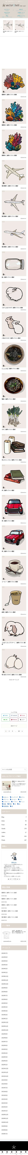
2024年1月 (5, 972)
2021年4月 (5, 1099)
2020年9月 (5, 1126)
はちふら (14, 862)
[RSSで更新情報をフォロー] (19, 879)
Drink (14, 821)
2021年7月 (5, 1087)
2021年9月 (5, 1080)
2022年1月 (5, 1064)
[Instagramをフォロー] (15, 879)
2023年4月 (5, 1007)
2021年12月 (5, 1068)
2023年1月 (5, 1018)
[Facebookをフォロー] (13, 879)
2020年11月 (5, 1118)
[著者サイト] (8, 879)
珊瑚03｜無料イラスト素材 (9, 892)
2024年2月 (5, 968)
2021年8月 (5, 1084)
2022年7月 (5, 1041)
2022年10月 (5, 1030)
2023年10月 (5, 984)
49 (19, 731)
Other (14, 836)
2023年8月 (5, 991)
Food (14, 824)
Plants (14, 840)
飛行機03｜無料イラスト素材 (10, 911)
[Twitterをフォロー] (11, 879)
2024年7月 (5, 953)
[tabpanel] (8, 27)
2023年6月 (5, 999)
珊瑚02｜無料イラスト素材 (9, 898)
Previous (1, 27)
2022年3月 (5, 1057)
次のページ (14, 726)
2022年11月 (5, 1026)
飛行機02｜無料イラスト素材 (10, 917)
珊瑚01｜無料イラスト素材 (9, 905)
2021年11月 (5, 1072)
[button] (22, 719)
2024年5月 (5, 961)
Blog (14, 817)
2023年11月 (5, 980)
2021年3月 (5, 1103)
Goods (14, 828)
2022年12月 (5, 1022)
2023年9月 (5, 988)
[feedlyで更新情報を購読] (17, 879)
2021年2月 (5, 1107)
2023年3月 (5, 1011)
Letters (14, 832)
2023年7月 (5, 995)
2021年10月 (5, 1076)
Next (27, 27)
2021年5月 (5, 1095)
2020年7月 (5, 1133)
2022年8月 (5, 1037)
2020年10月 (5, 1122)
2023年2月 (5, 1014)
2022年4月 (5, 1053)
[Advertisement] (14, 52)
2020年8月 (5, 1130)
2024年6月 (5, 957)
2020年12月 (5, 1114)
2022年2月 (5, 1060)
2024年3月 (5, 964)
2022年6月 (5, 1045)
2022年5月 (5, 1049)
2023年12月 (5, 976)
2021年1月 (5, 1110)
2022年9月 (5, 1034)
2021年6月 (5, 1091)
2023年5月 (5, 1003)
